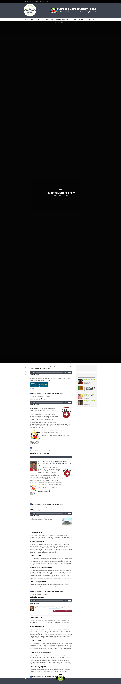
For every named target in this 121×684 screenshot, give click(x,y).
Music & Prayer (34, 19)
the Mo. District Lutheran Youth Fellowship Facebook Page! (55, 436)
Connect (87, 19)
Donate (47, 1)
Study (42, 19)
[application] (51, 372)
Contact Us (29, 1)
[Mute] (67, 372)
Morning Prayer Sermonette (89, 379)
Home (25, 1)
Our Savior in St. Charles (46, 412)
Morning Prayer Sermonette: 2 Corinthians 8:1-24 (89, 382)
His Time (60, 189)
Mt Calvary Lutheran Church (59, 461)
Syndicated (72, 19)
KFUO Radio (55, 195)
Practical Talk (49, 19)
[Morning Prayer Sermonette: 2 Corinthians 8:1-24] (80, 381)
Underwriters (42, 1)
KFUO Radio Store (35, 1)
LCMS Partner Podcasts (61, 19)
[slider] (70, 372)
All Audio (26, 19)
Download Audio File (34, 374)
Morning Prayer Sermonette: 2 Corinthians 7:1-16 (89, 402)
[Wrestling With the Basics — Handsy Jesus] (80, 396)
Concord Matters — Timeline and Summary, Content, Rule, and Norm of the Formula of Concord (89, 389)
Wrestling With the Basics (89, 394)
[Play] (31, 372)
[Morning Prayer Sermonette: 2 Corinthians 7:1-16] (80, 402)
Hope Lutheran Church (54, 607)
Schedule (80, 19)
